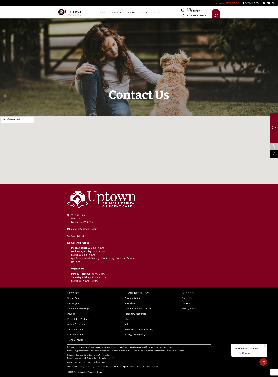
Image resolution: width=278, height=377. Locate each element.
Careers (186, 303)
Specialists (130, 303)
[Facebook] (264, 3)
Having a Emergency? (135, 334)
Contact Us (187, 298)
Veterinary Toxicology (78, 308)
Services (116, 12)
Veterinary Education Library (139, 329)
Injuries (71, 313)
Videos (128, 324)
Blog (127, 318)
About (103, 12)
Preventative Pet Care (78, 318)
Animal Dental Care (77, 324)
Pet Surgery (73, 303)
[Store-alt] (268, 3)
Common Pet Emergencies (138, 308)
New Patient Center (136, 12)
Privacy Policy (189, 308)
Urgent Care (73, 298)
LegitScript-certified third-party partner (146, 347)
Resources (157, 12)
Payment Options (133, 298)
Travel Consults (75, 339)
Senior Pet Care (75, 329)
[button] (263, 362)
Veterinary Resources (135, 313)
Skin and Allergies (76, 334)
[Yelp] (272, 3)
